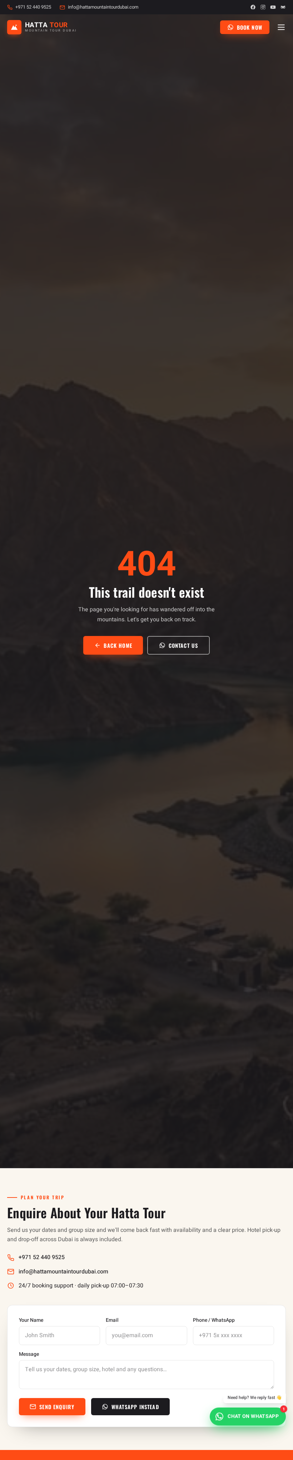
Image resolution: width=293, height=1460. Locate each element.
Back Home (118, 645)
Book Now (249, 27)
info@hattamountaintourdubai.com (103, 7)
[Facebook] (253, 7)
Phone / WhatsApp (214, 1320)
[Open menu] (281, 27)
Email (112, 1320)
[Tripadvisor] (283, 7)
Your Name (31, 1320)
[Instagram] (263, 7)
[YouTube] (273, 7)
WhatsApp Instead (135, 1407)
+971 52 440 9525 (33, 7)
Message (29, 1354)
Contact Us (183, 645)
